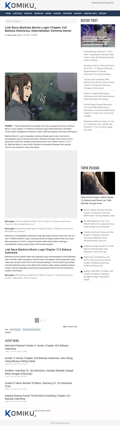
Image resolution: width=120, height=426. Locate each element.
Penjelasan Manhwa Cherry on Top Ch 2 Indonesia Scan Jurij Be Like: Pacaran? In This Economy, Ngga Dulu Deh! (99, 125)
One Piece (17, 13)
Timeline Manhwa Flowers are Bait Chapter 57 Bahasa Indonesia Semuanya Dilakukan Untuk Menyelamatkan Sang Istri (98, 236)
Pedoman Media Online (42, 411)
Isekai (48, 13)
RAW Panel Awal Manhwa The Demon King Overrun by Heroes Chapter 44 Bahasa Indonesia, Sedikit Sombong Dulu (97, 261)
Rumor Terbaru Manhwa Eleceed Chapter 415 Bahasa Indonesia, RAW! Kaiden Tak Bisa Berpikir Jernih (99, 213)
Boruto (28, 13)
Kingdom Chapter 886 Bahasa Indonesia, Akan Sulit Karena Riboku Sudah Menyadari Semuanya (99, 96)
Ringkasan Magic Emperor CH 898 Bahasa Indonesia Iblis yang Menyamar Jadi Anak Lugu (98, 249)
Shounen (67, 13)
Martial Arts (90, 13)
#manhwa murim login (31, 329)
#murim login (15, 329)
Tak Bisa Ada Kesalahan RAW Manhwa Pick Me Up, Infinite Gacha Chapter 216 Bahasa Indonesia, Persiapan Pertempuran (99, 83)
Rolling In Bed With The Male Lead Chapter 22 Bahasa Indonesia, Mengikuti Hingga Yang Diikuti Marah (98, 275)
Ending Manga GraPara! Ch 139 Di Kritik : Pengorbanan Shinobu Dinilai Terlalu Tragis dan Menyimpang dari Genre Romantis (99, 55)
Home (8, 13)
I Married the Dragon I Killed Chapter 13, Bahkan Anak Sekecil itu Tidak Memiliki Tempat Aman (97, 200)
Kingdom (38, 13)
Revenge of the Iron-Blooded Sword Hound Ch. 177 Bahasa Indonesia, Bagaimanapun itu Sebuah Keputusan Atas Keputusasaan (99, 69)
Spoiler (102, 13)
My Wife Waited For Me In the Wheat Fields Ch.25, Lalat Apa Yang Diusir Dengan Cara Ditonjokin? (99, 224)
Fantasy (78, 13)
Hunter (57, 13)
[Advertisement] (41, 54)
